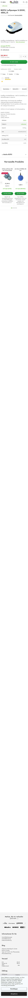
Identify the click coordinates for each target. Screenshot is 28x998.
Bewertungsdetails (18, 15)
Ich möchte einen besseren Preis (8, 65)
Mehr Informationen (20, 42)
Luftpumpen (23, 124)
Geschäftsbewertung (6, 938)
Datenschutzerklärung (6, 940)
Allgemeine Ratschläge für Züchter (9, 948)
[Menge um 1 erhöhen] (25, 56)
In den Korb (14, 62)
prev (1, 183)
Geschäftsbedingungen (7, 937)
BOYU (13, 71)
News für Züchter (6, 950)
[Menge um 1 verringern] (21, 56)
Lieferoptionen (6, 50)
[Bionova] (19, 923)
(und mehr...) (14, 918)
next (27, 183)
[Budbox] (8, 927)
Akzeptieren (14, 994)
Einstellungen (14, 989)
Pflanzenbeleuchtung (6, 953)
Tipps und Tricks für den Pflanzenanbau (11, 951)
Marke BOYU (16, 89)
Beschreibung (6, 89)
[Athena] (11, 923)
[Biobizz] (16, 927)
